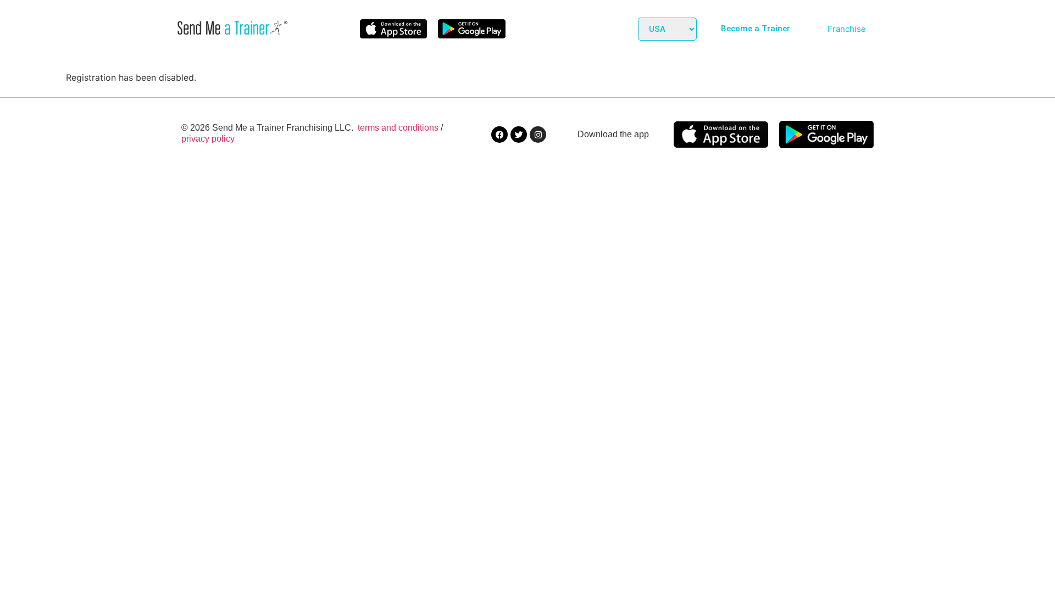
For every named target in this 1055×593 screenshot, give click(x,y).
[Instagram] (538, 134)
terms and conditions (398, 127)
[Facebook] (499, 134)
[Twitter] (518, 134)
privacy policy (208, 138)
